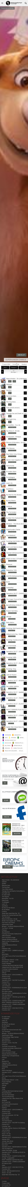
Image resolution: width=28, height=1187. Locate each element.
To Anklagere (5, 902)
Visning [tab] (22, 367)
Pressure (4, 930)
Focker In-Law (6, 1132)
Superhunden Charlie (7, 924)
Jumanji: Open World (7, 1141)
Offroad (4, 973)
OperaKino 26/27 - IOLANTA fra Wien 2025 (13, 1000)
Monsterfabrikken (6, 1093)
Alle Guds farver (6, 1041)
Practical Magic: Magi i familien (10, 1037)
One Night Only (6, 893)
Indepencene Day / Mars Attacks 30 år (12, 967)
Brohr (3, 947)
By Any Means (6, 909)
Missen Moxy (5, 1119)
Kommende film (6, 1185)
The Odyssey (5, 896)
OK (5, 783)
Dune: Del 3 (5, 1145)
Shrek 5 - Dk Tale (6, 1173)
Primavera (5, 1044)
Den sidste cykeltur (7, 991)
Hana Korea (5, 900)
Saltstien (4, 882)
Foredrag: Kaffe (6, 978)
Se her (6, 800)
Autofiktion (5, 906)
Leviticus (4, 911)
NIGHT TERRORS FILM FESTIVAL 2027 (12, 1002)
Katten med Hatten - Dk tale (9, 1150)
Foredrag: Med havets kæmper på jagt (12, 965)
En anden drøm (6, 895)
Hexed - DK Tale (6, 1134)
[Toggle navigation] (25, 3)
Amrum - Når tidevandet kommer (11, 1171)
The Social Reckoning (8, 1096)
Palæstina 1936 (6, 948)
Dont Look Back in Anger (8, 937)
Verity (3, 1089)
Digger (3, 1087)
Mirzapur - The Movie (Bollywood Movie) (13, 926)
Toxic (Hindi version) (7, 889)
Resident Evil (5, 1061)
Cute (3, 1059)
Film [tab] (5, 367)
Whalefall (4, 1100)
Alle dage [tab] (13, 371)
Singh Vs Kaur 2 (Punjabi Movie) (10, 941)
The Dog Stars (6, 887)
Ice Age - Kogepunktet (8, 1158)
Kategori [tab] (13, 367)
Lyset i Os (4, 904)
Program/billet (6, 364)
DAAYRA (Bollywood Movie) (9, 945)
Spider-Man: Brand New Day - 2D (11, 913)
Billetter (17, 833)
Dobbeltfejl (5, 943)
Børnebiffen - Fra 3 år (7, 898)
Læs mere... (7, 867)
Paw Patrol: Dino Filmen (8, 922)
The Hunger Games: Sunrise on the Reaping (13, 1128)
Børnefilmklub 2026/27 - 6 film (10, 960)
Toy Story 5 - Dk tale (7, 928)
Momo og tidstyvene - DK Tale (10, 1115)
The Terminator (6, 917)
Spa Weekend (6, 932)
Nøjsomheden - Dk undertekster (10, 880)
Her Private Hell (6, 1102)
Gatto (3, 1165)
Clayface (4, 1107)
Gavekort (24, 364)
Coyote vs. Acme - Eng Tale (9, 1042)
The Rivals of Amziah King (9, 1046)
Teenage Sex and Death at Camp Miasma (13, 891)
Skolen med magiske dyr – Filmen (11, 921)
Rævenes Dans (6, 885)
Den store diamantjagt (8, 1094)
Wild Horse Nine (6, 1135)
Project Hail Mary (6, 963)
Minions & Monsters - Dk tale (9, 919)
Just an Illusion (6, 986)
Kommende (16, 364)
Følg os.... (7, 817)
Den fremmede (6, 971)
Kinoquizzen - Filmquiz (8, 961)
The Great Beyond (7, 1121)
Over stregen (5, 1117)
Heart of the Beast (7, 1070)
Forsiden (4, 1181)
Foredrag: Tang (6, 984)
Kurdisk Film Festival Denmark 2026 (11, 915)
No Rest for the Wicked (8, 908)
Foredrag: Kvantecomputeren (10, 969)
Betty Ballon (5, 954)
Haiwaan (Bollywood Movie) (9, 939)
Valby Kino (9, 2)
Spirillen (4, 883)
